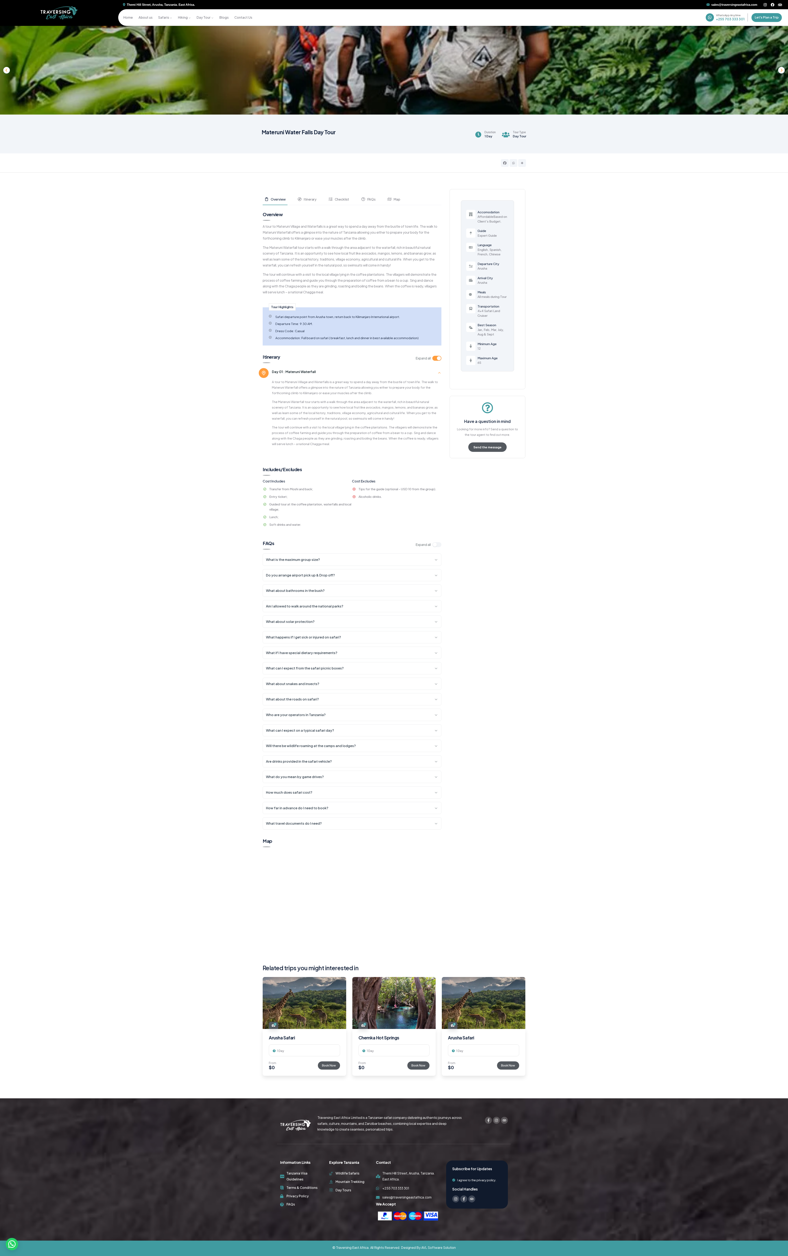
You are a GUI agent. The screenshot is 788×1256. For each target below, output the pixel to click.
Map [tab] (397, 199)
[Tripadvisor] (780, 5)
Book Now (329, 1065)
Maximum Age (488, 358)
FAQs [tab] (371, 199)
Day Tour (519, 136)
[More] (522, 163)
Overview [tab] (278, 199)
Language (485, 245)
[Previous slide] (6, 70)
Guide (482, 231)
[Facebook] (772, 5)
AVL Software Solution (438, 1247)
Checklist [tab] (342, 199)
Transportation (488, 306)
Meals (482, 292)
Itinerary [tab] (310, 199)
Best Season (487, 325)
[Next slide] (781, 70)
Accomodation (488, 212)
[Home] (59, 13)
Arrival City (485, 278)
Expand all (423, 358)
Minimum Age (487, 344)
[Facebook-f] (488, 1120)
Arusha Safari (282, 1037)
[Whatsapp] (513, 163)
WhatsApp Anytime (728, 15)
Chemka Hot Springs (378, 1037)
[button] (525, 1029)
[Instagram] (765, 5)
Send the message (487, 447)
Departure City (488, 264)
